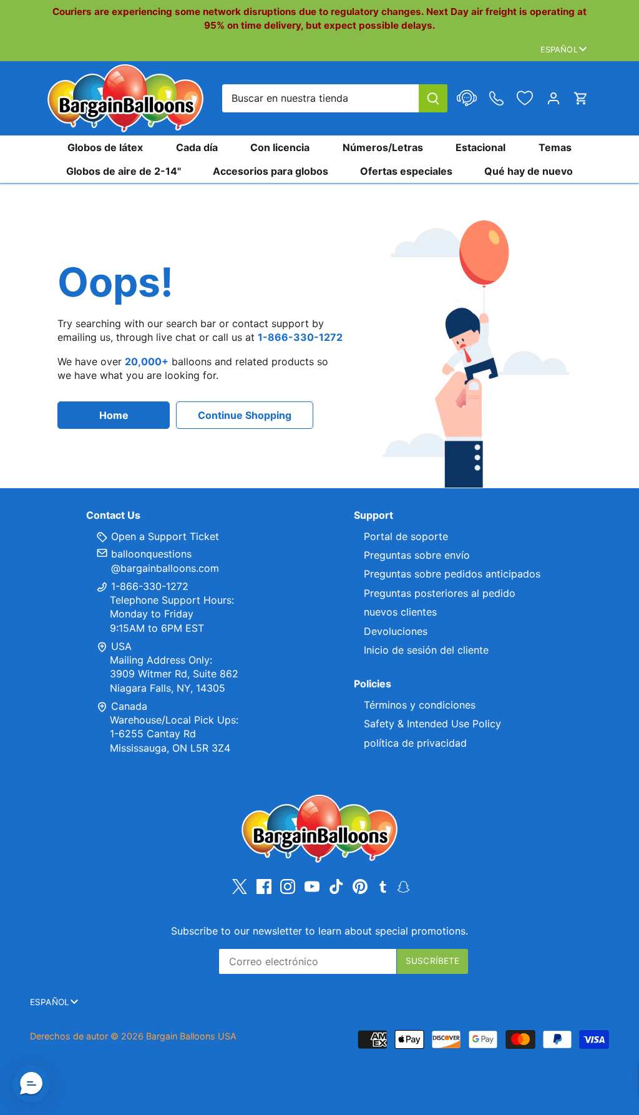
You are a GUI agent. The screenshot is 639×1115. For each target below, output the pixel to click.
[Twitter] (239, 887)
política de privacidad (415, 743)
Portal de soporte (406, 536)
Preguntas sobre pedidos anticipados (452, 573)
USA (121, 646)
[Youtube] (312, 887)
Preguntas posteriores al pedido (439, 593)
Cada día (197, 147)
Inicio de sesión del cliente (426, 650)
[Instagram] (287, 887)
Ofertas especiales (406, 171)
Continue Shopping (244, 415)
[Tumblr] (383, 886)
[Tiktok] (336, 887)
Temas (555, 147)
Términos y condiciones (420, 705)
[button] (31, 1084)
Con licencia (280, 147)
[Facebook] (263, 887)
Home (114, 415)
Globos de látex (105, 147)
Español (559, 49)
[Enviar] (433, 98)
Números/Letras (383, 147)
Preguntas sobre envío (417, 555)
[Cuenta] (553, 98)
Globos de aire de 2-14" (123, 171)
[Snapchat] (403, 886)
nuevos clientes (400, 612)
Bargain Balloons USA (191, 1036)
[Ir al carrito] (580, 98)
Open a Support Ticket (163, 536)
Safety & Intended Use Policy (432, 723)
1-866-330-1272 (148, 586)
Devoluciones (395, 631)
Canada (129, 706)
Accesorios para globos (270, 171)
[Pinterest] (360, 887)
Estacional (480, 147)
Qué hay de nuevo (528, 171)
